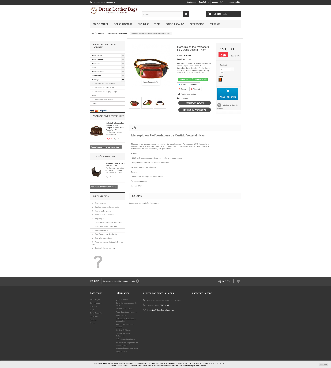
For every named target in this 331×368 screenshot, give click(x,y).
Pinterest (196, 89)
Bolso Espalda (175, 24)
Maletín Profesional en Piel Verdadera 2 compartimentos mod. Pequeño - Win (115, 126)
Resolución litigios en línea (104, 248)
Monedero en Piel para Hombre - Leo (115, 164)
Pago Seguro (99, 219)
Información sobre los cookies (105, 226)
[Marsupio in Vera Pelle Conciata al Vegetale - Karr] (134, 102)
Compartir (194, 84)
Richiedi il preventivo (194, 109)
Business (143, 24)
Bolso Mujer (100, 24)
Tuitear (183, 84)
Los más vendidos (103, 156)
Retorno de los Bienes (102, 211)
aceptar (323, 364)
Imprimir (184, 98)
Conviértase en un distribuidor (105, 234)
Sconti (94, 103)
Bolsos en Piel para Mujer (104, 88)
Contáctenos (191, 2)
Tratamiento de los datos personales (108, 223)
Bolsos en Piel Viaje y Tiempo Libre (104, 93)
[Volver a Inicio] (92, 33)
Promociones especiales (108, 116)
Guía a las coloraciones (103, 238)
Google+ (183, 89)
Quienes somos (100, 203)
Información (101, 196)
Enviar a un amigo (188, 94)
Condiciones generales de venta (106, 207)
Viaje (157, 24)
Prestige (214, 24)
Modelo (180, 55)
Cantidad (223, 65)
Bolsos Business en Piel (103, 99)
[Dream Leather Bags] (114, 10)
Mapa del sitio (121, 352)
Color (221, 76)
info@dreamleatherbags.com (163, 310)
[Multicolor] (220, 79)
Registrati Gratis (194, 102)
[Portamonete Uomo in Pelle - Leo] (96, 171)
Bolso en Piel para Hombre (117, 33)
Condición (181, 59)
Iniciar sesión (234, 2)
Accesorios (197, 24)
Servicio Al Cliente (101, 230)
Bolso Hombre (123, 24)
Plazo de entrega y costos (104, 215)
